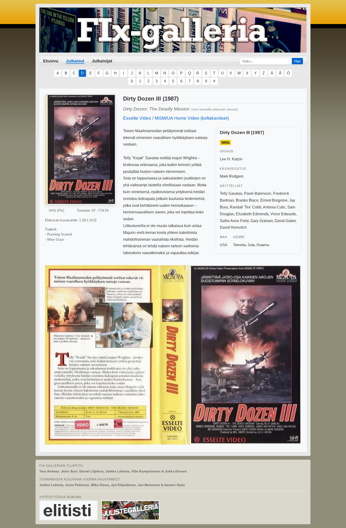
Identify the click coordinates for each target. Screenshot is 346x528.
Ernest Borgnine (273, 200)
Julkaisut (75, 61)
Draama (263, 245)
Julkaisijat (102, 61)
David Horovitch (233, 227)
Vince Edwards (283, 214)
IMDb (225, 142)
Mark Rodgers (231, 176)
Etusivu (50, 61)
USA (223, 245)
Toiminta (239, 245)
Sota (251, 245)
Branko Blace (247, 200)
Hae (297, 61)
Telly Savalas (231, 193)
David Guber (285, 221)
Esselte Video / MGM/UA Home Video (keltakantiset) (176, 118)
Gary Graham (261, 221)
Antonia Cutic (274, 207)
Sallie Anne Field (234, 221)
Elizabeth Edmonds (252, 214)
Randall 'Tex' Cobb (245, 207)
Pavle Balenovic (257, 193)
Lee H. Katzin (231, 159)
